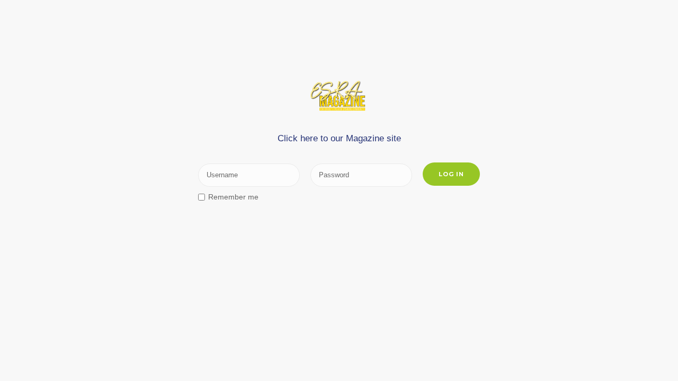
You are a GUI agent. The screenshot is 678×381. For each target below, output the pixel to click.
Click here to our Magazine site (339, 138)
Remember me (233, 197)
